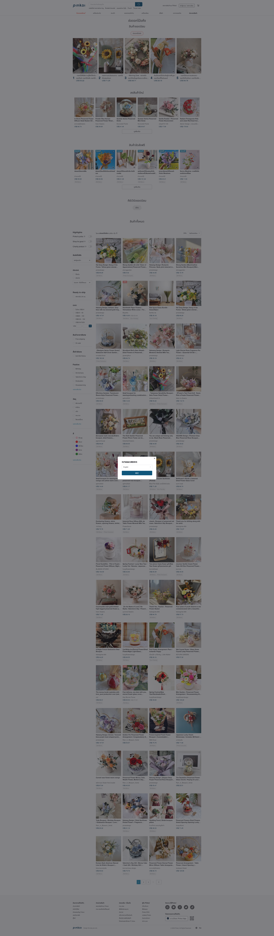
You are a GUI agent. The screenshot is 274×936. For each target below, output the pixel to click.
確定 (137, 473)
